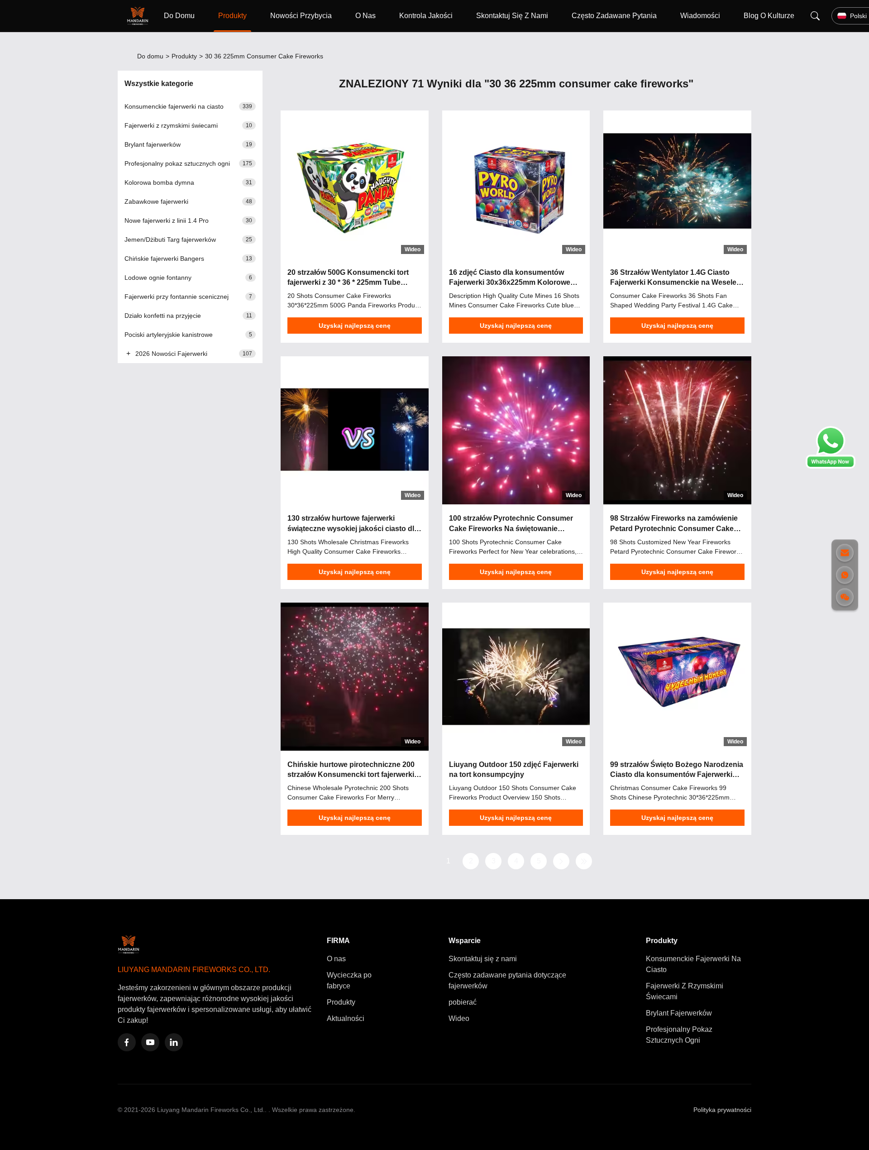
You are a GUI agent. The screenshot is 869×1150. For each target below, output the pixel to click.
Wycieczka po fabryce (349, 980)
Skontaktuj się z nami (483, 959)
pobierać (463, 1002)
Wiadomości (700, 15)
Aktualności (345, 1018)
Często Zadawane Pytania (614, 15)
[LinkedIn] (174, 1042)
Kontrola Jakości (426, 15)
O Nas (365, 15)
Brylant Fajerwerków (679, 1013)
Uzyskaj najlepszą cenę (355, 325)
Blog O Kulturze (769, 15)
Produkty (232, 15)
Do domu (150, 56)
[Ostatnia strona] (584, 861)
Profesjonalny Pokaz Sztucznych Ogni (679, 1034)
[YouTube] (150, 1042)
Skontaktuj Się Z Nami (512, 15)
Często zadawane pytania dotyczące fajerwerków (507, 980)
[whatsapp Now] (830, 466)
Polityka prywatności (722, 1109)
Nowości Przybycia (301, 15)
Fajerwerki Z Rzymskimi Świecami (684, 991)
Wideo (459, 1018)
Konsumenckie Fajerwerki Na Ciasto (693, 964)
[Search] (815, 16)
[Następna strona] (561, 861)
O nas (336, 959)
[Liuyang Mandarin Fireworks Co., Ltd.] (139, 16)
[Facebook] (127, 1042)
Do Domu (179, 15)
